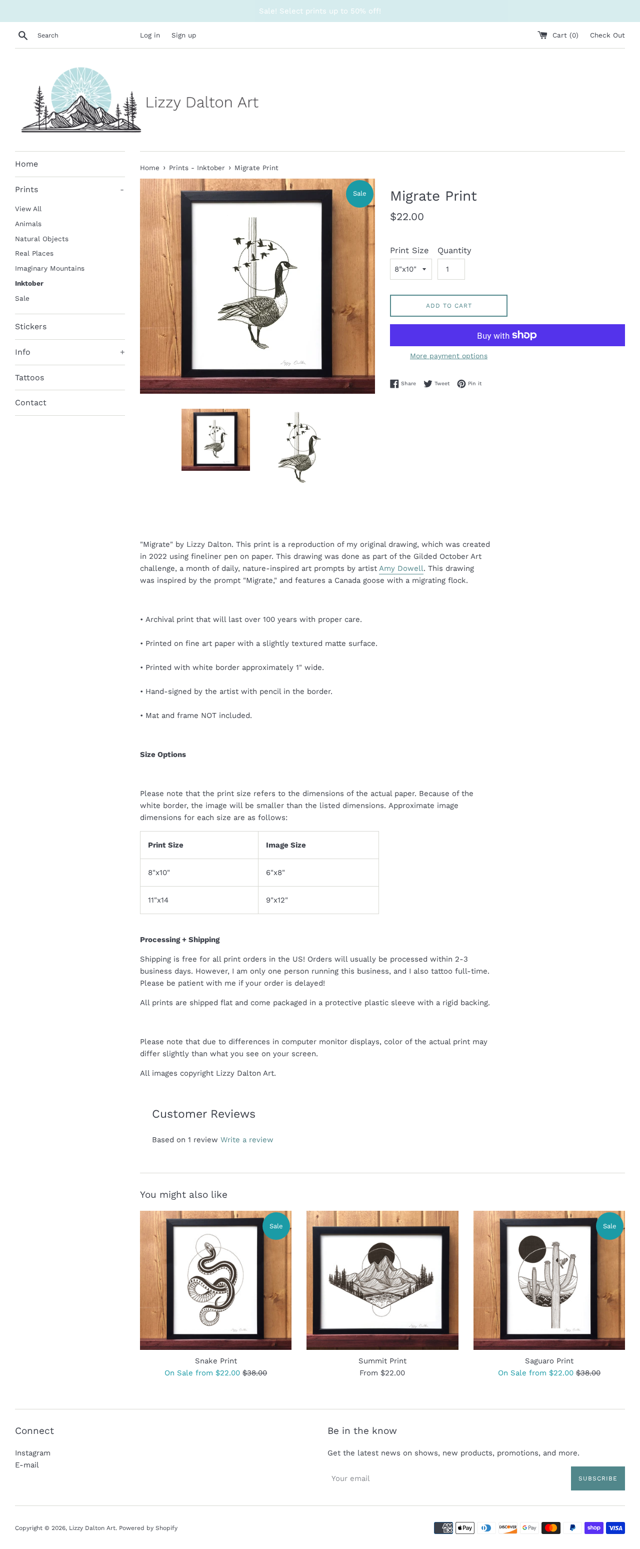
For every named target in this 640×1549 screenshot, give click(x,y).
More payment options (449, 356)
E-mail (27, 1464)
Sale (22, 298)
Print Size (409, 250)
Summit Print (382, 1360)
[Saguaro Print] (549, 1280)
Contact (30, 402)
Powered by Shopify (148, 1527)
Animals (28, 224)
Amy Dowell (401, 568)
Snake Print (216, 1360)
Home (26, 164)
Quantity (455, 250)
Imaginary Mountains (49, 268)
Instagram (32, 1452)
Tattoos (29, 377)
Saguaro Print (549, 1360)
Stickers (30, 326)
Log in (150, 35)
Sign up (184, 35)
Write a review (247, 1139)
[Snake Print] (216, 1280)
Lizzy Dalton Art (92, 1527)
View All (28, 209)
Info (70, 352)
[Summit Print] (382, 1280)
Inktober (29, 283)
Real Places (34, 253)
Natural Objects (41, 239)
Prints (69, 189)
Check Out (607, 35)
